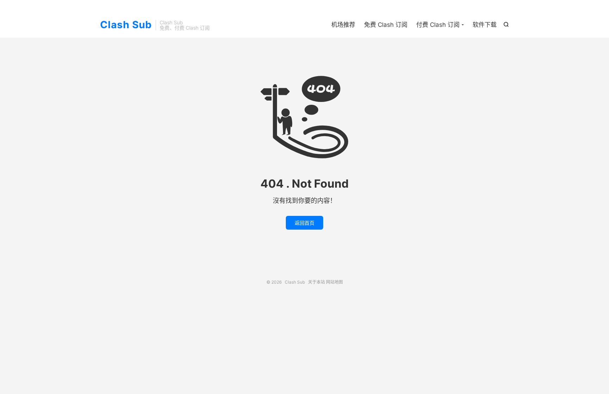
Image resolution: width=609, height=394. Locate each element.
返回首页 (304, 223)
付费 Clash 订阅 (438, 24)
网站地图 (334, 282)
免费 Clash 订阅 (385, 24)
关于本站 (316, 282)
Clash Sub (126, 25)
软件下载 (485, 24)
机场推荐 (343, 24)
